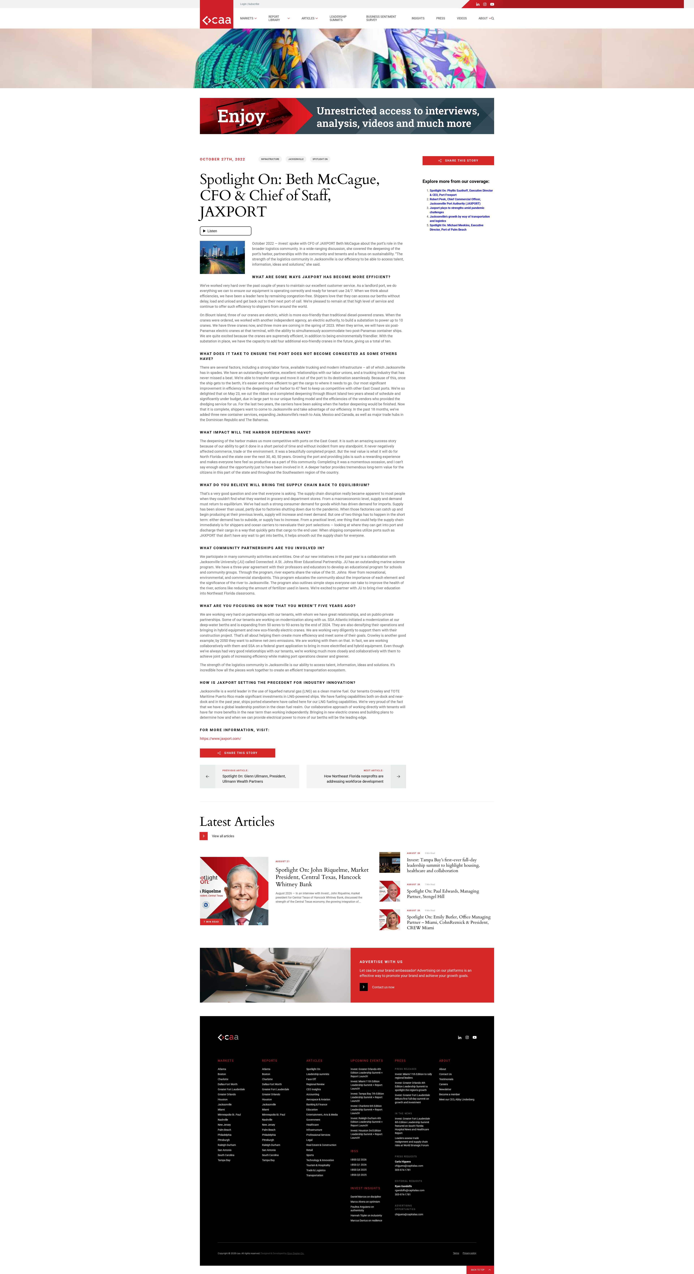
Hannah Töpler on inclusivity (366, 1215)
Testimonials (446, 1079)
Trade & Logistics (315, 1170)
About (483, 18)
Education (312, 1109)
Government (313, 1119)
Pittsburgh (224, 1139)
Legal (309, 1139)
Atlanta (222, 1069)
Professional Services (318, 1134)
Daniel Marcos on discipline (366, 1196)
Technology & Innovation (320, 1160)
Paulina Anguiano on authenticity (362, 1208)
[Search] (492, 18)
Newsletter (445, 1089)
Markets (246, 18)
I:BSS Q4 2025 (359, 1169)
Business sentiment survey (381, 18)
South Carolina (226, 1155)
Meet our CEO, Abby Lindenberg (456, 1099)
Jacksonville (296, 159)
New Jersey (224, 1124)
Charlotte (223, 1079)
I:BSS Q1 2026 (359, 1164)
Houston (223, 1099)
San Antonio (225, 1150)
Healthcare (312, 1124)
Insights (418, 18)
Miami (221, 1109)
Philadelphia (225, 1134)
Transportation (314, 1175)
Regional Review (315, 1084)
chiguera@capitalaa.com (409, 1165)
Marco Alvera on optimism (365, 1201)
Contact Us (445, 1074)
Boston (222, 1074)
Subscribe (253, 4)
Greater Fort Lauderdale (231, 1089)
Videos (462, 18)
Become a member (449, 1094)
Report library (274, 18)
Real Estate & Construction (321, 1145)
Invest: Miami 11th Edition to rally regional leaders (413, 1076)
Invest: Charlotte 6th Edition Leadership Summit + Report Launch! (366, 1109)
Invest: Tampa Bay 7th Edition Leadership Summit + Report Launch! (367, 1097)
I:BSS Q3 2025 (359, 1174)
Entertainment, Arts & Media (322, 1114)
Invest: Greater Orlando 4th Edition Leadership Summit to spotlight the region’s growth (411, 1086)
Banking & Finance (316, 1104)
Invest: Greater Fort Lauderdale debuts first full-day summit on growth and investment (412, 1099)
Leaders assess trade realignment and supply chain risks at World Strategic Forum (412, 1142)
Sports (310, 1155)
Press (440, 18)
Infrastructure (270, 159)
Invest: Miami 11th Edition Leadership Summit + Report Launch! (366, 1085)
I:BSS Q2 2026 (359, 1159)
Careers (443, 1084)
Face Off (311, 1079)
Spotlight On (320, 159)
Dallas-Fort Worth (227, 1084)
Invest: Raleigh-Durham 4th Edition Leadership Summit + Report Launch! (367, 1122)
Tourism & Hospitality (318, 1165)
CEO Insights (313, 1089)
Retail (309, 1150)
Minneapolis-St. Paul (229, 1114)
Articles (308, 18)
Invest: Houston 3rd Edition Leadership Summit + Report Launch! (366, 1134)
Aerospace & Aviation (318, 1099)
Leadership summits (338, 18)
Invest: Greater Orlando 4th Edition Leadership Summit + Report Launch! (367, 1073)
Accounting (312, 1094)
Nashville (223, 1119)
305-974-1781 (403, 1169)
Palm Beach (224, 1129)
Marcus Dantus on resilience (366, 1220)
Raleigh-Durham (227, 1145)
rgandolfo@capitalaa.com (409, 1190)
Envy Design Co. (295, 1253)
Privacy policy (469, 1253)
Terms (456, 1253)
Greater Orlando (227, 1094)
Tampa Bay (224, 1160)
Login (243, 4)
